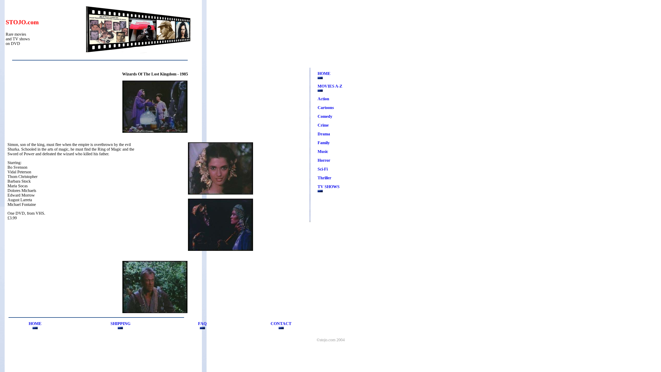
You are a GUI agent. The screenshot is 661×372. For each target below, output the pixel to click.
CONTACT (281, 323)
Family (324, 143)
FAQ (202, 323)
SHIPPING (120, 323)
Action (323, 99)
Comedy (325, 116)
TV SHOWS (329, 186)
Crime (323, 125)
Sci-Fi (323, 169)
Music (323, 151)
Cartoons (326, 107)
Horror (324, 160)
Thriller (324, 178)
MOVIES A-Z (330, 86)
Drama (324, 134)
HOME (324, 73)
